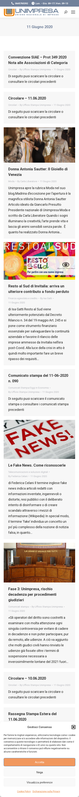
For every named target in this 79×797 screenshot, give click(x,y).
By (35, 69)
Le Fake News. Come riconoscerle (37, 465)
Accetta (39, 762)
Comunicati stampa (18, 606)
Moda (11, 181)
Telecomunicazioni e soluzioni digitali (28, 472)
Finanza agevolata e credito (22, 298)
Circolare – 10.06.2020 (27, 678)
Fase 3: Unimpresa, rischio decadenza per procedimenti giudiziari (32, 594)
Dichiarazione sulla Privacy (46, 791)
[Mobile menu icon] (73, 12)
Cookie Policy (24, 791)
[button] (73, 727)
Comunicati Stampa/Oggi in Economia (28, 387)
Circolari (12, 69)
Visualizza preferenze (40, 782)
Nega (39, 772)
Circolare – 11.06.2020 (27, 98)
